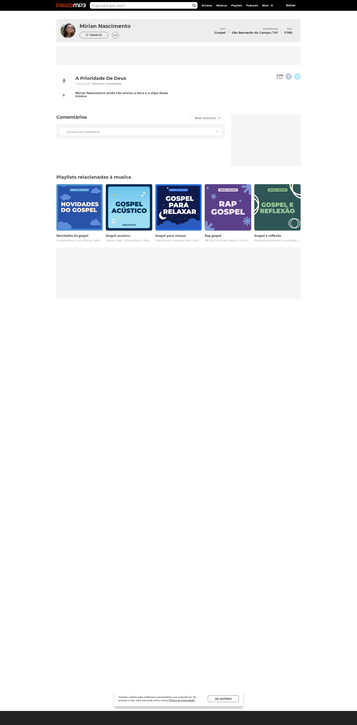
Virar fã (95, 35)
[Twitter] (297, 76)
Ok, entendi (223, 698)
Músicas (221, 5)
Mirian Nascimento (105, 26)
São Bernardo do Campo (251, 33)
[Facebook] (288, 76)
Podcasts (252, 5)
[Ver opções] (115, 35)
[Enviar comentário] (218, 131)
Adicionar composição (106, 83)
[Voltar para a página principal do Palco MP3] (72, 5)
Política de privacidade (182, 700)
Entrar (291, 5)
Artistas (207, 5)
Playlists (236, 5)
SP (276, 33)
